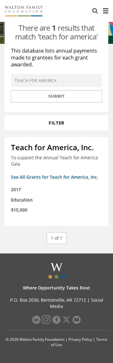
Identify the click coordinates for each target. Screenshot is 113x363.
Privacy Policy (80, 339)
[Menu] (105, 11)
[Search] (95, 11)
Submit (56, 96)
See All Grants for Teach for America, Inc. (54, 177)
